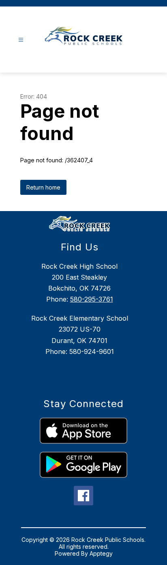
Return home (43, 187)
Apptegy (101, 553)
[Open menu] (21, 40)
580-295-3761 (91, 299)
